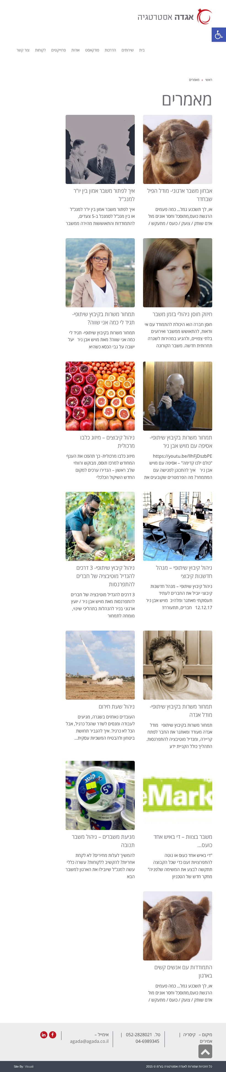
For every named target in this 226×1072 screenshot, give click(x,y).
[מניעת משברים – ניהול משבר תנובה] (100, 795)
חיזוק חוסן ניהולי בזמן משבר (182, 314)
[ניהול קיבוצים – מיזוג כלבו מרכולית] (100, 396)
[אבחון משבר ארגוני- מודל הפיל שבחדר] (177, 149)
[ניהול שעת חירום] (100, 665)
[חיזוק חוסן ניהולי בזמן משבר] (177, 272)
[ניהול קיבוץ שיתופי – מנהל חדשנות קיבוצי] (177, 526)
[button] (219, 35)
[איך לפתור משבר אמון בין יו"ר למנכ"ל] (100, 149)
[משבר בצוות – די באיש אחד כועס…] (177, 795)
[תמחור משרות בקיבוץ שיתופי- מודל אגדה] (177, 665)
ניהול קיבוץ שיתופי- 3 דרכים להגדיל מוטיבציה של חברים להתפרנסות (105, 576)
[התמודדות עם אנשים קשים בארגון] (177, 925)
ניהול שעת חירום (117, 706)
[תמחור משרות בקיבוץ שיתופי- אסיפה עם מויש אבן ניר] (177, 396)
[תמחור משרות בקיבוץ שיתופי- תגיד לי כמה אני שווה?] (100, 272)
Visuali (29, 1066)
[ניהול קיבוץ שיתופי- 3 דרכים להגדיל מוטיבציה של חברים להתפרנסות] (100, 526)
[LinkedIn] (43, 1034)
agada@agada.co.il (89, 1041)
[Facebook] (52, 1034)
